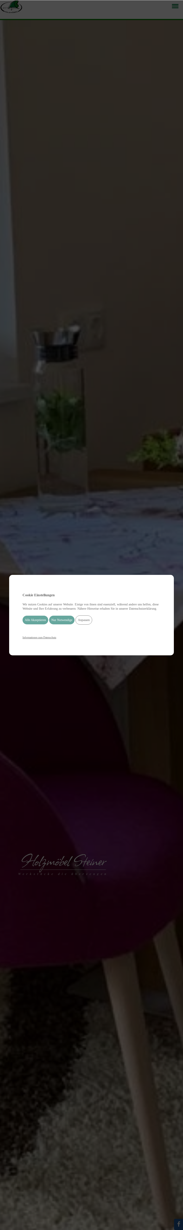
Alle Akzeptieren (35, 620)
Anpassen (84, 620)
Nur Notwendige (61, 620)
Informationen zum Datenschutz (39, 637)
